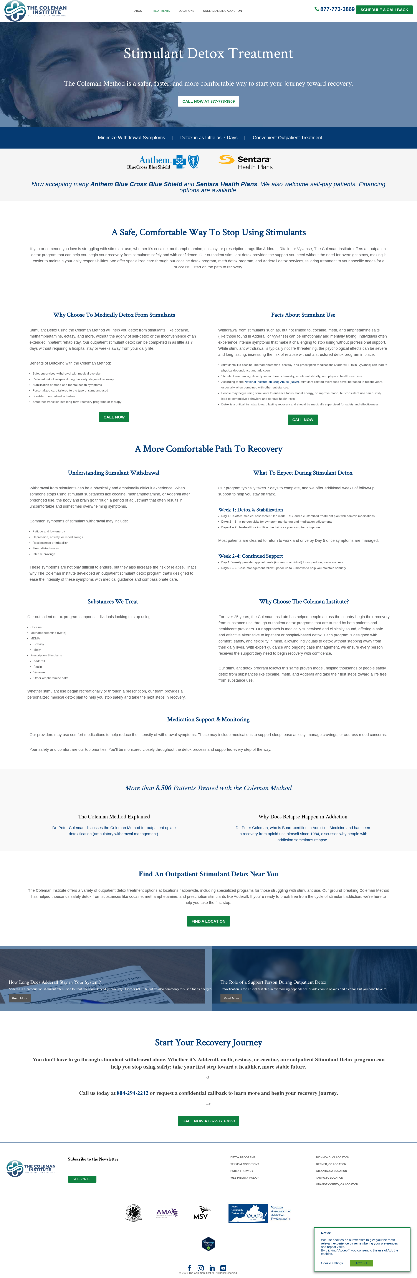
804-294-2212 (133, 1093)
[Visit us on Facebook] (189, 1269)
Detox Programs (242, 1157)
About (139, 11)
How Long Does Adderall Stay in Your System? (55, 982)
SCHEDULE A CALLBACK (384, 10)
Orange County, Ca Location (337, 1184)
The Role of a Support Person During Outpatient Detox (273, 982)
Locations (186, 11)
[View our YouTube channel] (223, 1269)
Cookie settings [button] (332, 1263)
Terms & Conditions (244, 1164)
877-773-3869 (337, 9)
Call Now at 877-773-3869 (208, 101)
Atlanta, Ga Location (331, 1171)
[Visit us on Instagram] (201, 1269)
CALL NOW (114, 417)
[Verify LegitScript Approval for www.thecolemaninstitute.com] (208, 1243)
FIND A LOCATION (208, 921)
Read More (19, 998)
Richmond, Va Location (332, 1157)
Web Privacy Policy (244, 1177)
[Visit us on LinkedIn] (212, 1269)
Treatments (161, 11)
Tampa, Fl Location (329, 1177)
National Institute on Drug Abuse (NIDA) (272, 381)
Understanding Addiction (222, 11)
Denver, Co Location (331, 1164)
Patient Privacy (241, 1171)
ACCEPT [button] (361, 1263)
